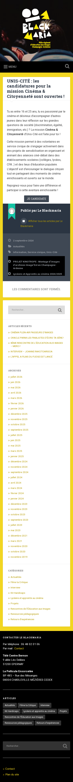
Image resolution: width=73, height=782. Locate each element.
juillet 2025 (16, 435)
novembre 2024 (19, 466)
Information (19, 252)
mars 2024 (16, 488)
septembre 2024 (19, 472)
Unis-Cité (51, 252)
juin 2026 (15, 382)
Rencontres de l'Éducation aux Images (30, 608)
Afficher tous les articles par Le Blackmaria (42, 224)
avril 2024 (16, 482)
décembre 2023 (19, 503)
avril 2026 (16, 392)
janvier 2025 (17, 456)
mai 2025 (16, 445)
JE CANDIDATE (36, 198)
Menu (12, 66)
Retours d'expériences (22, 619)
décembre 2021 (19, 535)
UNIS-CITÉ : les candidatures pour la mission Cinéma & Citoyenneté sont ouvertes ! (36, 88)
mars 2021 (16, 541)
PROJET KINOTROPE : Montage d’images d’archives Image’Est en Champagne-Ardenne (36, 265)
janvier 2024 (17, 498)
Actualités (19, 246)
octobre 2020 (18, 551)
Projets (14, 603)
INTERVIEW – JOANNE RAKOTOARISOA (31, 351)
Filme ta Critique (19, 582)
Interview (15, 587)
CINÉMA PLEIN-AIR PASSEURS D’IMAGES (32, 332)
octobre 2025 (18, 424)
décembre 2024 (19, 461)
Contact (19, 648)
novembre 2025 (19, 419)
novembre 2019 (19, 556)
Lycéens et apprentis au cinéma (27, 598)
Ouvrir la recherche (66, 66)
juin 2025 (15, 440)
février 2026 (17, 403)
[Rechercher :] (36, 310)
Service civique (36, 252)
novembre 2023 (19, 509)
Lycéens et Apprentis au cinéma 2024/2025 (37, 273)
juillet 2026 (16, 376)
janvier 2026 (17, 408)
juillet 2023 (16, 524)
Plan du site (12, 774)
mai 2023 (16, 530)
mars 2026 (16, 398)
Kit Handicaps (18, 592)
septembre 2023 (19, 519)
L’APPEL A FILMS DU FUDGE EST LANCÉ (32, 356)
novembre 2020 (19, 546)
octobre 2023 (18, 514)
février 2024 (17, 493)
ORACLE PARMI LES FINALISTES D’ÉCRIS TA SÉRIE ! (37, 337)
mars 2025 (16, 450)
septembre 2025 (19, 429)
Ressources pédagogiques (25, 613)
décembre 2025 (19, 413)
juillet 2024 (16, 477)
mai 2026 (16, 387)
